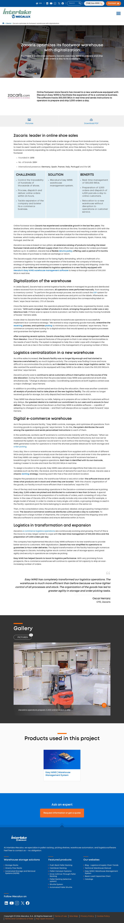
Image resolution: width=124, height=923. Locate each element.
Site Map (73, 916)
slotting (25, 474)
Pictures (24, 636)
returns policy (65, 251)
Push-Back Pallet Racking (61, 865)
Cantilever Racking (58, 868)
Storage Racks (11, 865)
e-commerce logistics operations (39, 531)
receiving (18, 326)
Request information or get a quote (62, 813)
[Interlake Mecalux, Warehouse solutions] (16, 18)
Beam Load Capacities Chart (98, 876)
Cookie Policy (103, 916)
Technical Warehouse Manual (98, 868)
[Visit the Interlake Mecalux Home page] (3, 23)
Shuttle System (56, 884)
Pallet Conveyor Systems (60, 871)
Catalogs (89, 879)
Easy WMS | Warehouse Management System (58, 774)
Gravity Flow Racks (13, 868)
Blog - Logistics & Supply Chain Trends (101, 865)
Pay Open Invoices (45, 919)
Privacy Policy (87, 916)
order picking (20, 447)
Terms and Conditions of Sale (19, 919)
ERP (95, 293)
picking (48, 326)
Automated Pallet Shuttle (61, 887)
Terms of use (61, 916)
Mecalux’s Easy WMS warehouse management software (41, 270)
